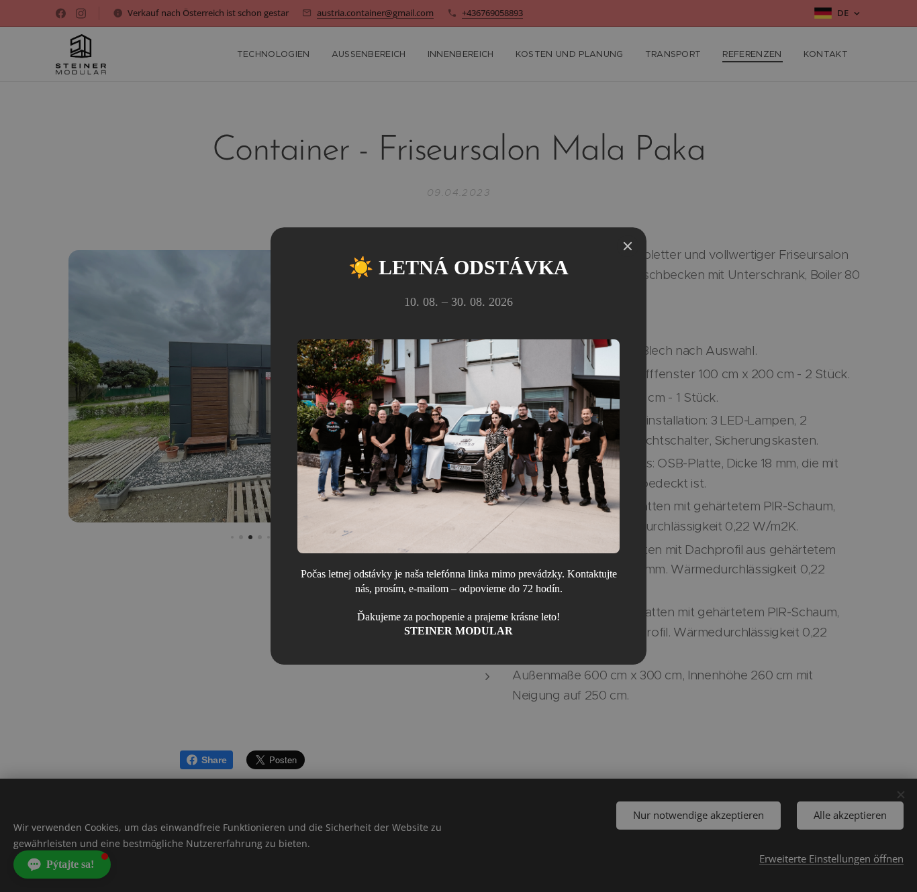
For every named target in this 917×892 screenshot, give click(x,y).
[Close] (627, 246)
